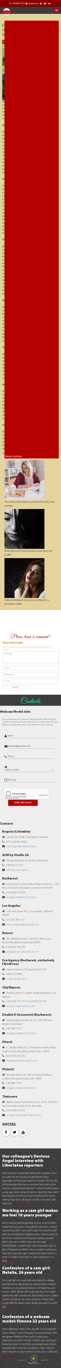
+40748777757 (18, 4)
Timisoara (9, 1096)
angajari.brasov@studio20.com (22, 952)
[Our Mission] (49, 4)
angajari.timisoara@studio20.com (23, 1115)
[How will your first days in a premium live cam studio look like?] (24, 480)
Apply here (33, 4)
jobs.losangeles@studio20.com (22, 924)
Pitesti (7, 1042)
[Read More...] (20, 1203)
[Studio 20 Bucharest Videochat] (45, 4)
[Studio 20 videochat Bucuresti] (41, 4)
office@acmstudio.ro (17, 870)
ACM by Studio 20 (15, 855)
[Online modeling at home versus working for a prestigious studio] (24, 578)
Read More (33, 1363)
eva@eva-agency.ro (16, 979)
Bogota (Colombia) (16, 831)
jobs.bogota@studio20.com (21, 846)
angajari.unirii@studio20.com (21, 897)
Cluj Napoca (11, 987)
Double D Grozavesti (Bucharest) (26, 1015)
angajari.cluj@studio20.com (20, 1006)
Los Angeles (11, 906)
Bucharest (9, 878)
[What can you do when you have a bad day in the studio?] (24, 529)
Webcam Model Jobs (15, 712)
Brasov (7, 933)
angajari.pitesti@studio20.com (22, 1061)
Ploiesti (8, 1069)
